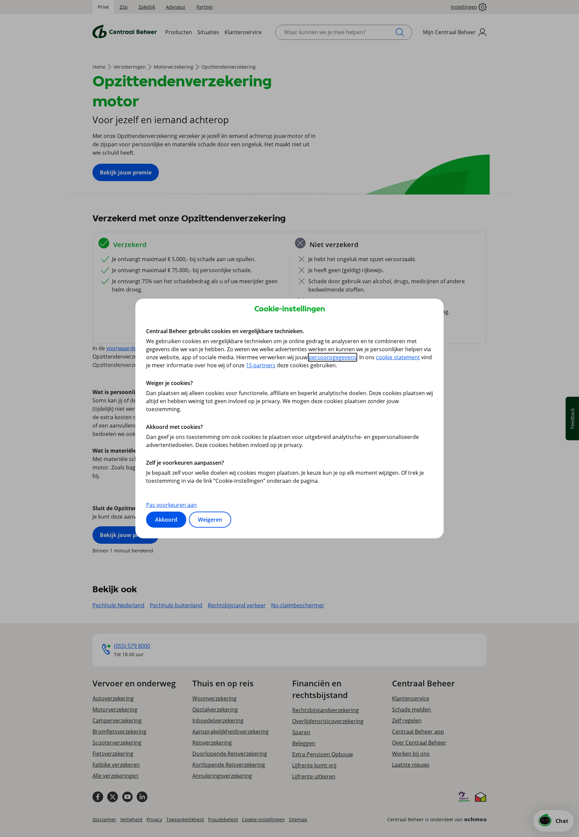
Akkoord (166, 519)
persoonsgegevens (333, 357)
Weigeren (210, 519)
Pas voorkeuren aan (171, 505)
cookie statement (398, 357)
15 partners (260, 365)
